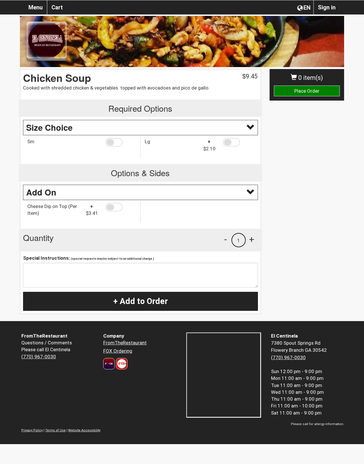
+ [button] (251, 239)
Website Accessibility (84, 430)
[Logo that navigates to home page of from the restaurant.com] (109, 363)
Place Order (306, 91)
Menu (35, 7)
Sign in (327, 7)
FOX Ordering (117, 351)
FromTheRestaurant (125, 343)
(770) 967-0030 (38, 356)
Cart (57, 7)
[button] (121, 142)
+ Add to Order (140, 301)
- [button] (225, 239)
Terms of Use (55, 430)
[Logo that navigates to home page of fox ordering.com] (121, 363)
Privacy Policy (32, 430)
